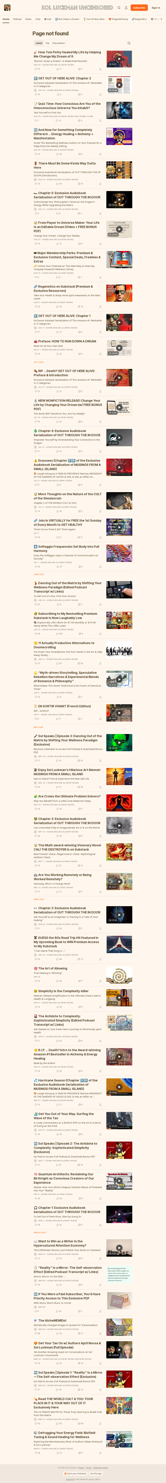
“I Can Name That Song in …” (49, 950)
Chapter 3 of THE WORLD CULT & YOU (55, 502)
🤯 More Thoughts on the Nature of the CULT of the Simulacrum (68, 496)
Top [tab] (47, 43)
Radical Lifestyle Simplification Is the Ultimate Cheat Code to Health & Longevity (67, 997)
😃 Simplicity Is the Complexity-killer (61, 991)
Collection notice (100, 1467)
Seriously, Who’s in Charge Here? (52, 883)
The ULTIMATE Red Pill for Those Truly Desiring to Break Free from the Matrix (68, 1413)
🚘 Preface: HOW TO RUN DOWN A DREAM (65, 341)
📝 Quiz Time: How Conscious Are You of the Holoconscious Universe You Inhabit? (67, 106)
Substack (70, 1479)
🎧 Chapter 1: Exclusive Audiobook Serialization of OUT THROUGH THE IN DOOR (67, 1210)
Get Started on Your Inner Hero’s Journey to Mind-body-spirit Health (67, 1031)
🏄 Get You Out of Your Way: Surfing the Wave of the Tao (64, 1116)
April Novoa (85, 1359)
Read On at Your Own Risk (48, 345)
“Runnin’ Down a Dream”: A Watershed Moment (60, 61)
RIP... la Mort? (41, 710)
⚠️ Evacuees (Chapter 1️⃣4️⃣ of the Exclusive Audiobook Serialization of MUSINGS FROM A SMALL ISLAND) (67, 465)
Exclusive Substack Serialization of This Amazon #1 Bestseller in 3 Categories (68, 84)
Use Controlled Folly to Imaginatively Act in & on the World (67, 827)
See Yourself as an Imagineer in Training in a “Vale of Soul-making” (66, 918)
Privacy (81, 1467)
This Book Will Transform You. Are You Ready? (59, 413)
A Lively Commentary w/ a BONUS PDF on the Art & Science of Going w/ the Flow (67, 1124)
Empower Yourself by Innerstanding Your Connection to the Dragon (67, 441)
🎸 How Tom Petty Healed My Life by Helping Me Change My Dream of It (67, 54)
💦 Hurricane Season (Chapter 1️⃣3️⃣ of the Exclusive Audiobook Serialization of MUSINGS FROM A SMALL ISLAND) (66, 1085)
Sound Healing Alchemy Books (58, 65)
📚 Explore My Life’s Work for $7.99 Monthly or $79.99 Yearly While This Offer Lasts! (65, 624)
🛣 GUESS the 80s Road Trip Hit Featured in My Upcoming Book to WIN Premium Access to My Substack (66, 942)
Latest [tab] (39, 43)
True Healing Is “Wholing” (48, 973)
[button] (6, 19)
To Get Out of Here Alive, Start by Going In (57, 1216)
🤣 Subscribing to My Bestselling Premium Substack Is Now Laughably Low (65, 616)
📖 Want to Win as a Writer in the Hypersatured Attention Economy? (60, 1243)
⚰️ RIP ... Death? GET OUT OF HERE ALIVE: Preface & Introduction (64, 373)
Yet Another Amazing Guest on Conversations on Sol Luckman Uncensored (63, 1353)
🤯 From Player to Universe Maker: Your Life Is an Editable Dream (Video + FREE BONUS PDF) (67, 227)
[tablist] (50, 43)
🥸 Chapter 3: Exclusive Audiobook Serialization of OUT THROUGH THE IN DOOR (67, 821)
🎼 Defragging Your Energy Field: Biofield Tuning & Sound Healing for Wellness (64, 1435)
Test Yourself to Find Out (47, 112)
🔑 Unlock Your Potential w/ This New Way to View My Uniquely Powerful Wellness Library (64, 267)
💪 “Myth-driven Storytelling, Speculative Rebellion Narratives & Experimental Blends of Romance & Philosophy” (66, 677)
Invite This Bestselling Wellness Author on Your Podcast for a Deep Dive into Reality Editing (67, 144)
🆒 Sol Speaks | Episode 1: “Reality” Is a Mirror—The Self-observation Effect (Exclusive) (68, 1375)
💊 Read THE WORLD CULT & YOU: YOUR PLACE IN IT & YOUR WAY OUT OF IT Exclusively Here (63, 1403)
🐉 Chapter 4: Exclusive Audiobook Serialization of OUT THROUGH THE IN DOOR (67, 433)
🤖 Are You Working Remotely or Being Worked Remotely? (62, 877)
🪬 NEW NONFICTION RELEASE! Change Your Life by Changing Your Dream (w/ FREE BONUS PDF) (68, 405)
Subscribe (139, 7)
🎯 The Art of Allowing (50, 968)
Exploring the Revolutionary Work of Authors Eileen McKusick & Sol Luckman (68, 1443)
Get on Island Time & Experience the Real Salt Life (61, 778)
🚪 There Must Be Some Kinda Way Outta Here (65, 165)
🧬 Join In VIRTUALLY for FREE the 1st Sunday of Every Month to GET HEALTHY (67, 523)
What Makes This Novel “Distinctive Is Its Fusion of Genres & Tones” (67, 687)
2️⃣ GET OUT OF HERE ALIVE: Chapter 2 (62, 78)
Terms (89, 1467)
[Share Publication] (126, 7)
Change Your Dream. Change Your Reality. (57, 235)
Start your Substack (76, 1473)
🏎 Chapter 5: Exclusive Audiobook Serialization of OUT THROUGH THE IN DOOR (67, 195)
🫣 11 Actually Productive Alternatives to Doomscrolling (64, 645)
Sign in (156, 7)
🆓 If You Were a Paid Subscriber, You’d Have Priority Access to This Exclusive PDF (67, 1296)
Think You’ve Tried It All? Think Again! (54, 529)
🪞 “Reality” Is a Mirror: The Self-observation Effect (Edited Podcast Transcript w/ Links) (68, 1270)
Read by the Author (44, 1063)
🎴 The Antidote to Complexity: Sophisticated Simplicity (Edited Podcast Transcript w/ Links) (64, 1020)
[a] (119, 59)
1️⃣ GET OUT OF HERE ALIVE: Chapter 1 (62, 316)
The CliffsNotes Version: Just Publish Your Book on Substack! (67, 1250)
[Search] (119, 7)
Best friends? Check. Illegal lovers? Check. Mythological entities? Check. (64, 855)
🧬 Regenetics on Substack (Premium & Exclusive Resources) (63, 289)
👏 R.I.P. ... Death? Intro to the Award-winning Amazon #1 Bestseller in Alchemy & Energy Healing (67, 1054)
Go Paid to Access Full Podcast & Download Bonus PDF (64, 1156)
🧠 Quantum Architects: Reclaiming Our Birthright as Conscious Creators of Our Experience (64, 1178)
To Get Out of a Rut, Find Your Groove (55, 596)
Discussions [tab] (59, 43)
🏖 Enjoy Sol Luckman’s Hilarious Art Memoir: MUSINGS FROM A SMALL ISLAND (67, 772)
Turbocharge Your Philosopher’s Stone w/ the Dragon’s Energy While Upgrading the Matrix (64, 203)
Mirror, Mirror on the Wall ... (49, 1276)
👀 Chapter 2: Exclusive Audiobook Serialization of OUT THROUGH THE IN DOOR (67, 910)
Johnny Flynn (86, 116)
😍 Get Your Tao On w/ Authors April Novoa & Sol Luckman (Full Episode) (67, 1345)
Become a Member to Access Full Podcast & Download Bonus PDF (68, 750)
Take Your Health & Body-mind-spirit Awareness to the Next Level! (67, 297)
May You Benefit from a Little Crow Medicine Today (62, 800)
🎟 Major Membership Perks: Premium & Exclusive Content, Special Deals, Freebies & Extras (67, 257)
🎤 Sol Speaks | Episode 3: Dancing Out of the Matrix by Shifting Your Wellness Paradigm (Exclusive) (68, 740)
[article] (83, 60)
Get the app (96, 1473)
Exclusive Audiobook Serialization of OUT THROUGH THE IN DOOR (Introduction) (67, 173)
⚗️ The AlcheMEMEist (50, 1320)
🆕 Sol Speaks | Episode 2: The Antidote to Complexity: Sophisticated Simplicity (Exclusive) (65, 1148)
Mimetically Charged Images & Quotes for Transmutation (66, 1325)
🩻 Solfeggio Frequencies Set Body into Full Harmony (66, 549)
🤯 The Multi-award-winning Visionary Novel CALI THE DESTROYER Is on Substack (67, 847)
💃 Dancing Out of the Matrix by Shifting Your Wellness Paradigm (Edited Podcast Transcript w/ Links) (68, 587)
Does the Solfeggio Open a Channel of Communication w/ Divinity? (66, 557)
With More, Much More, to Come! (52, 1302)
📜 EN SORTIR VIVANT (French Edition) (62, 706)
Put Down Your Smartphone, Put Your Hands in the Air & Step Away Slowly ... (68, 653)
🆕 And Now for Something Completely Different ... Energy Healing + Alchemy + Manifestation (63, 134)
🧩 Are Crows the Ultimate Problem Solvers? (67, 796)
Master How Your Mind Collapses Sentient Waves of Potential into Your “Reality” (68, 1188)
